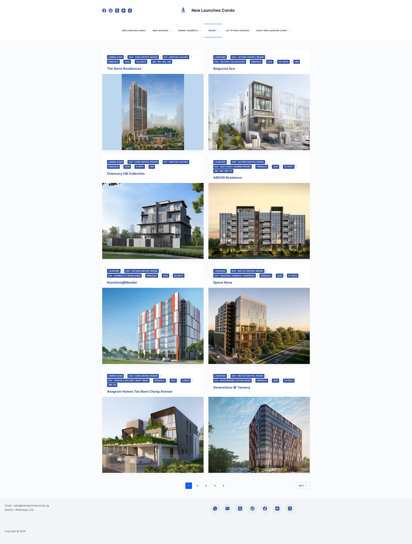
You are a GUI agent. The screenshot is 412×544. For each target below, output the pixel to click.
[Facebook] (104, 11)
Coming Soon (115, 57)
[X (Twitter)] (117, 11)
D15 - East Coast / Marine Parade (232, 166)
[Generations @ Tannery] (259, 435)
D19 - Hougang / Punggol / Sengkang (234, 275)
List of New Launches (237, 30)
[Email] (228, 508)
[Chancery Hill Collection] (153, 221)
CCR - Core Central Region (143, 57)
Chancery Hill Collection (126, 174)
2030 (127, 62)
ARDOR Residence (227, 178)
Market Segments (188, 30)
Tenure (212, 30)
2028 (269, 62)
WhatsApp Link (24, 509)
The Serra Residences (124, 69)
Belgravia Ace (224, 69)
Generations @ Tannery (231, 387)
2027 (173, 380)
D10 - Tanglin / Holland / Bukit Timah (128, 380)
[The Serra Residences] (153, 112)
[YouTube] (124, 11)
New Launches (160, 30)
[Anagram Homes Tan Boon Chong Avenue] (153, 435)
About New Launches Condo (271, 30)
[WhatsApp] (215, 508)
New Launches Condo (213, 10)
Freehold (113, 62)
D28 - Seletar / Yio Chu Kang (230, 62)
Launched (220, 57)
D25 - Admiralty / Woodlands (124, 275)
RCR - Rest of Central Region (247, 271)
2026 (275, 166)
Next (301, 485)
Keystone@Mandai (122, 282)
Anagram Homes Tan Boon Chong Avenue (139, 391)
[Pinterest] (111, 11)
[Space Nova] (259, 326)
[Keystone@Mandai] (153, 326)
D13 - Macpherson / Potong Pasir (232, 380)
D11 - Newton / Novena (176, 57)
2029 (275, 380)
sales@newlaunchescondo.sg (31, 505)
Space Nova (222, 282)
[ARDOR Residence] (259, 221)
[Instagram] (130, 11)
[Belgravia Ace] (259, 112)
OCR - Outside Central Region (248, 57)
